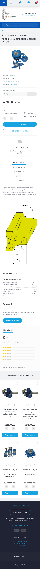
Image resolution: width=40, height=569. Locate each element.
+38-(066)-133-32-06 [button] (20, 505)
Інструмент (13, 84)
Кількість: (6, 111)
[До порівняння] (17, 382)
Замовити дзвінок (30, 15)
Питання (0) (19, 171)
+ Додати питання (12, 320)
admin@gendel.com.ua (20, 525)
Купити (32, 94)
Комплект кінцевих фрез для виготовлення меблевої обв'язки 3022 (30, 414)
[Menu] (3, 3)
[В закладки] (17, 385)
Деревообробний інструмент (13, 30)
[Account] (11, 3)
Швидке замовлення (20, 131)
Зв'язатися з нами (20, 512)
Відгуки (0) (19, 176)
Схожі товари (19, 180)
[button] (31, 13)
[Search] (35, 25)
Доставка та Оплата (20, 147)
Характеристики (19, 167)
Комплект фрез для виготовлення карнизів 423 (30, 472)
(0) (9, 81)
